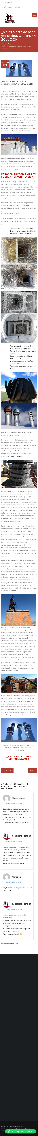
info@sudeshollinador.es (12, 7)
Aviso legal (21, 1129)
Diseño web (5, 1126)
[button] (20, 1131)
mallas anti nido (17, 456)
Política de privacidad (8, 1129)
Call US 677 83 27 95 (9, 2)
